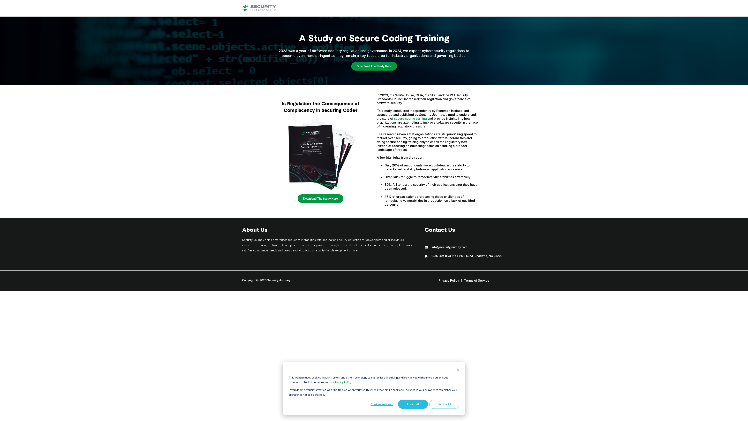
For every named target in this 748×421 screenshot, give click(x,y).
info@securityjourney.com (449, 247)
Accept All (413, 404)
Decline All (444, 404)
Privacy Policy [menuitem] (448, 280)
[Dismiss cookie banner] (458, 370)
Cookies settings (381, 404)
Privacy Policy (343, 382)
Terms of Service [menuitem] (476, 280)
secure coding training (410, 118)
